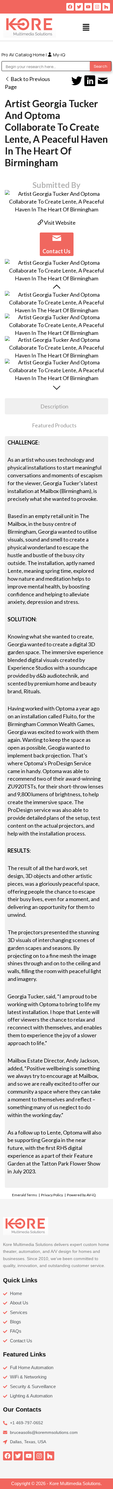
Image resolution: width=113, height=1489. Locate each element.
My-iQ (58, 55)
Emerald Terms (24, 1195)
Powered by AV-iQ (81, 1195)
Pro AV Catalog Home (24, 55)
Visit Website (59, 222)
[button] (86, 27)
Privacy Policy (52, 1195)
